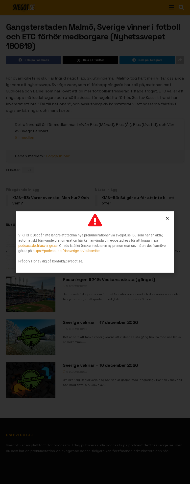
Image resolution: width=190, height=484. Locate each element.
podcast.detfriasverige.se (37, 246)
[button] (167, 218)
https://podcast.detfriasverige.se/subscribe (66, 251)
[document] (95, 242)
